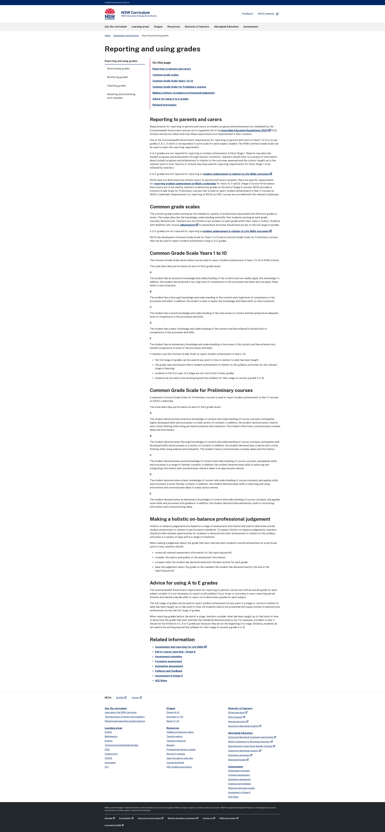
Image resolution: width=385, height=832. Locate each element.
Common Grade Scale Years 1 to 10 (172, 80)
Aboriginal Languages (238, 755)
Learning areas (113, 728)
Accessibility (125, 818)
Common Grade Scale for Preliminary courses (179, 86)
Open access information (149, 818)
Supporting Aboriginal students (243, 726)
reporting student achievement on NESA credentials (185, 183)
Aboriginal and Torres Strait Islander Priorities (250, 746)
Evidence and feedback (168, 671)
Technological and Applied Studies (121, 745)
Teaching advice (174, 736)
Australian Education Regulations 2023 (244, 130)
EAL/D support (235, 717)
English (108, 732)
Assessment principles (168, 656)
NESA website (266, 13)
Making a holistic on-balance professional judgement (183, 92)
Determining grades (118, 68)
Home (107, 35)
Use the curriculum (116, 708)
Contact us (208, 818)
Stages (170, 708)
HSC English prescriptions (179, 767)
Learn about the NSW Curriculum (121, 712)
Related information (164, 105)
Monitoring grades (117, 77)
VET (107, 767)
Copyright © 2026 (113, 825)
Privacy (135, 697)
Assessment (235, 766)
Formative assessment (168, 661)
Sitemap (108, 818)
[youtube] (153, 696)
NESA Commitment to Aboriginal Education (249, 742)
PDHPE (108, 758)
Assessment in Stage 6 (169, 675)
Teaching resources (176, 741)
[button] (115, 27)
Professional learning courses (181, 749)
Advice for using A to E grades (170, 99)
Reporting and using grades (241, 788)
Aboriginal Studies (237, 760)
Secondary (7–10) (174, 717)
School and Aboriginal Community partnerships (250, 737)
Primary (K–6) (172, 712)
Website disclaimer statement (182, 818)
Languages (110, 762)
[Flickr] (159, 696)
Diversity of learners (240, 708)
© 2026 (120, 697)
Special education (237, 721)
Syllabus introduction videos (180, 732)
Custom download (175, 762)
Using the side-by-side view (179, 758)
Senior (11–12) (172, 721)
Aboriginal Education (240, 733)
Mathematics (111, 736)
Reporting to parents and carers (171, 68)
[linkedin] (150, 696)
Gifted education (236, 712)
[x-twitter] (147, 696)
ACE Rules (161, 680)
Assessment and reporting (126, 35)
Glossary (170, 745)
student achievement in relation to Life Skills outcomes (236, 174)
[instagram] (156, 696)
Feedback (247, 13)
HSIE (107, 749)
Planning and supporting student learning (125, 721)
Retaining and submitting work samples (121, 96)
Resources (172, 728)
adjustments (187, 225)
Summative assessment (169, 666)
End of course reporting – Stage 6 (175, 651)
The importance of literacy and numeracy (125, 717)
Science (108, 741)
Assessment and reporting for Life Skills (179, 647)
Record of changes (175, 754)
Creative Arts (111, 754)
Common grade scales (165, 74)
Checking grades (116, 85)
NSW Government (227, 818)
